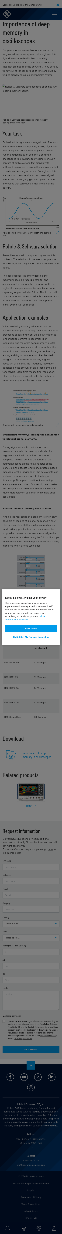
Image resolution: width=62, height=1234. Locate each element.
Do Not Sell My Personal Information (31, 637)
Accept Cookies (31, 628)
